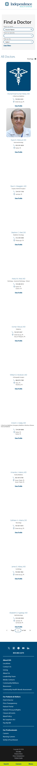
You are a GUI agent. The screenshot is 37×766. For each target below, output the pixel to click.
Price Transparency (10, 703)
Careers (6, 733)
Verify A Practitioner (10, 740)
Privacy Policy (18, 753)
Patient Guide (19, 758)
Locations (6, 663)
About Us (6, 673)
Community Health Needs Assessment (17, 689)
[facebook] (18, 648)
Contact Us (7, 666)
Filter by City (7, 39)
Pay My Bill (7, 723)
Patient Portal (8, 706)
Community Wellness (11, 683)
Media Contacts (9, 680)
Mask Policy (7, 716)
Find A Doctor (8, 700)
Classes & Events (9, 713)
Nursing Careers (9, 736)
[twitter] (9, 648)
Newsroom (7, 686)
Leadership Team (9, 676)
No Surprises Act (9, 719)
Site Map (18, 751)
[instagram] (14, 648)
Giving (5, 670)
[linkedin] (28, 648)
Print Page (30, 59)
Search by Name (8, 26)
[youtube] (23, 648)
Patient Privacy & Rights (12, 710)
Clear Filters (7, 45)
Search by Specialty (9, 32)
